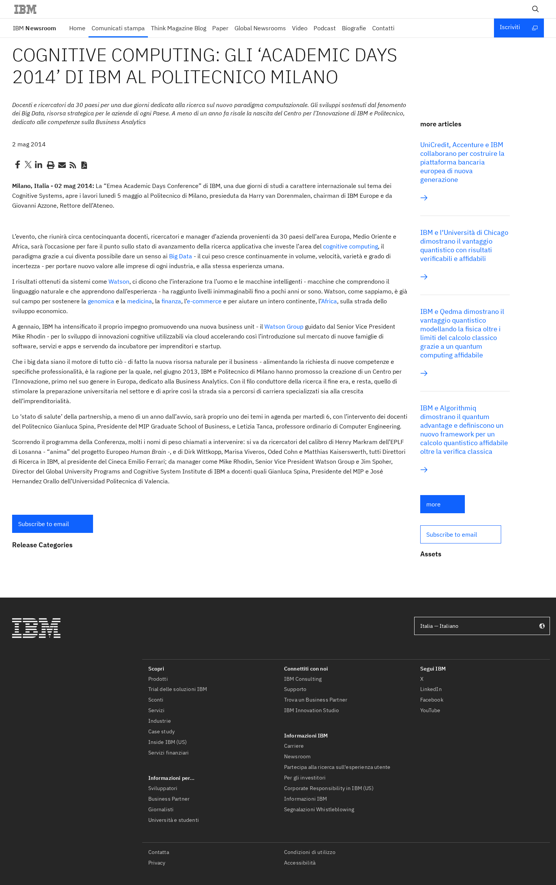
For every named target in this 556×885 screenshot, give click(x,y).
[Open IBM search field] (535, 9)
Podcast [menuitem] (325, 28)
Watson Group (283, 326)
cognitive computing (350, 246)
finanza (171, 301)
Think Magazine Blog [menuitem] (178, 28)
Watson (119, 281)
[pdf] (84, 164)
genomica (101, 301)
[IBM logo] (28, 9)
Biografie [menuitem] (354, 28)
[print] (50, 164)
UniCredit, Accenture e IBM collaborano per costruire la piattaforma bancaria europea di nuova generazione (462, 162)
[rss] (72, 164)
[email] (61, 164)
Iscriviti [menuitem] (510, 27)
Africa (329, 301)
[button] (52, 524)
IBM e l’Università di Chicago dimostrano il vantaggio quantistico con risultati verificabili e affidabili (464, 245)
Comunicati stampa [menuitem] (118, 28)
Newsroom (34, 28)
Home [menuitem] (77, 28)
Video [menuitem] (300, 28)
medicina (139, 301)
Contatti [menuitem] (383, 28)
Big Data (180, 256)
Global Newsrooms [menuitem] (260, 28)
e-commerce (204, 301)
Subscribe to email (43, 524)
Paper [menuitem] (220, 28)
